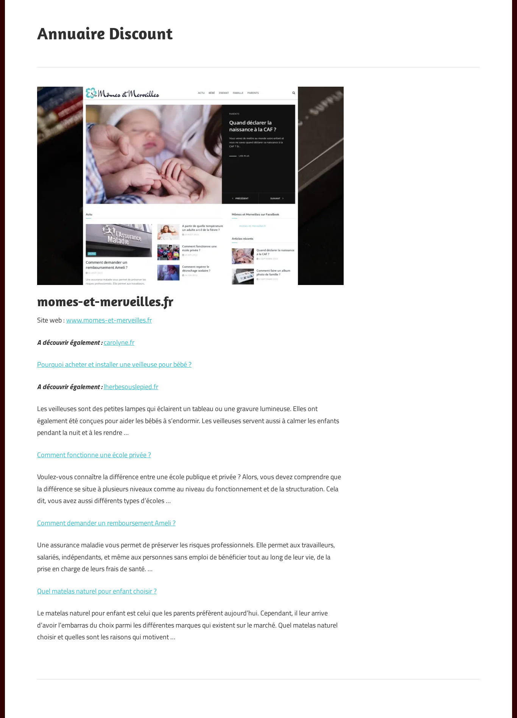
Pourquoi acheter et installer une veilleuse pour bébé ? (114, 364)
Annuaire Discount (105, 33)
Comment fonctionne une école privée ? (94, 455)
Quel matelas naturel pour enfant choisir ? (97, 591)
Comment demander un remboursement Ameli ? (106, 523)
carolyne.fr (119, 342)
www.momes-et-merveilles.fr (109, 320)
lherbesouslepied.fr (131, 387)
